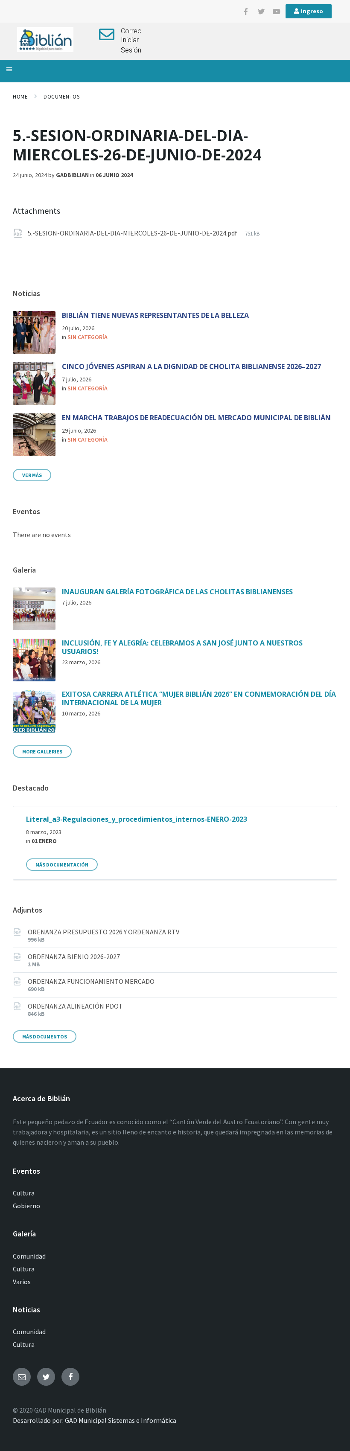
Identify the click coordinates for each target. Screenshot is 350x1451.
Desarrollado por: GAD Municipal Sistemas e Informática (94, 1420)
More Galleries (42, 751)
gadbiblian (72, 175)
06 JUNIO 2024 (114, 175)
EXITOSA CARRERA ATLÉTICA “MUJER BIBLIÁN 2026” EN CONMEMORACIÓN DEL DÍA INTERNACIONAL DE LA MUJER (199, 698)
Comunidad (29, 1256)
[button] (9, 69)
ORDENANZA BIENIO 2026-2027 (74, 956)
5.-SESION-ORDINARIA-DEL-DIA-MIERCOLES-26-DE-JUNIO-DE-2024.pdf (133, 233)
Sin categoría (87, 337)
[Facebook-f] (245, 11)
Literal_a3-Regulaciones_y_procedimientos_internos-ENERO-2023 (136, 819)
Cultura (24, 1193)
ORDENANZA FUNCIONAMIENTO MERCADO (91, 981)
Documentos (61, 96)
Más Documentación (61, 864)
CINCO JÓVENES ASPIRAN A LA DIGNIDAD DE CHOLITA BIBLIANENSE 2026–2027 (191, 366)
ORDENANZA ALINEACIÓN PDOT (75, 1006)
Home (20, 96)
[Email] (22, 1377)
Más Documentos (44, 1036)
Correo (131, 31)
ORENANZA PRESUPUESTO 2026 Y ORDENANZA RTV (103, 932)
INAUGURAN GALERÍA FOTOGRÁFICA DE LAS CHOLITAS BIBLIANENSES (177, 591)
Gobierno (26, 1205)
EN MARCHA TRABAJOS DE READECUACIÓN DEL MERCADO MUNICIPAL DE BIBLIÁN (196, 417)
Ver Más (32, 475)
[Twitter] (261, 11)
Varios (22, 1281)
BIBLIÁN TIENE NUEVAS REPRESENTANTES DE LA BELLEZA (155, 315)
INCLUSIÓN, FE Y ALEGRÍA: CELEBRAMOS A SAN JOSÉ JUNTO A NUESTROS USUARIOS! (182, 647)
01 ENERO (44, 841)
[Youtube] (276, 11)
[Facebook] (70, 1377)
